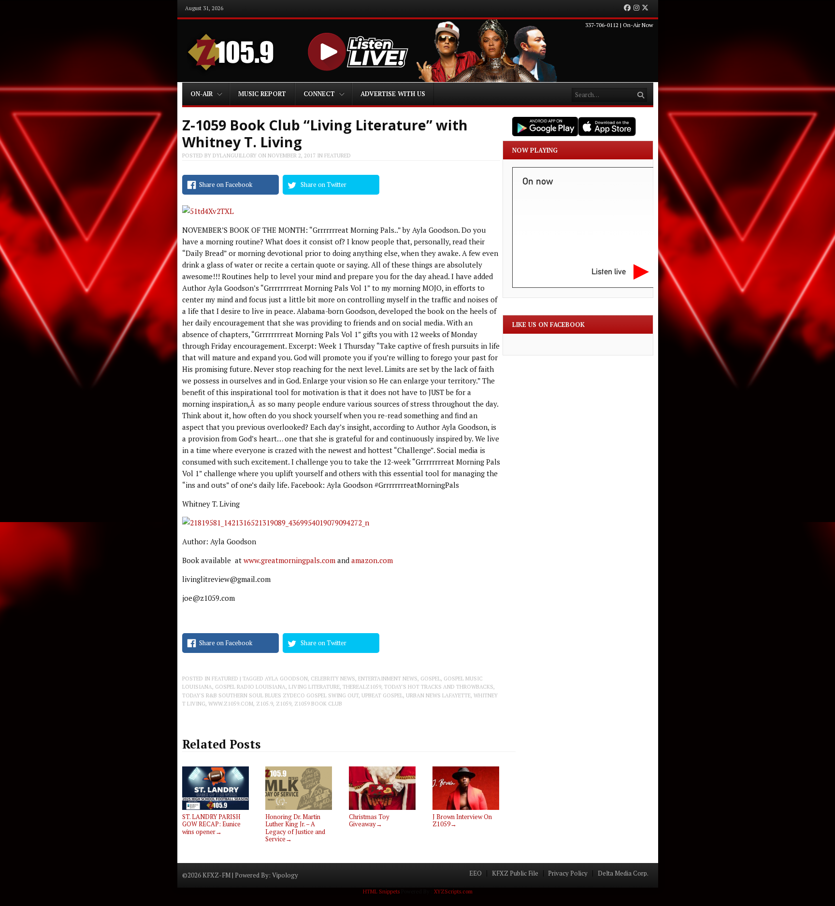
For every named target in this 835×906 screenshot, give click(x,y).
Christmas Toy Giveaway (369, 820)
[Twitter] (645, 8)
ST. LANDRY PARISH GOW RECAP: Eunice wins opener (211, 824)
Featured (337, 155)
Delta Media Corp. (623, 873)
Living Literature (314, 686)
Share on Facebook (225, 184)
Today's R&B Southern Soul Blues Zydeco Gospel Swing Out (270, 695)
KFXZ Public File (515, 873)
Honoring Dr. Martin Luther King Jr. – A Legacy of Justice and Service (295, 827)
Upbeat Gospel (382, 695)
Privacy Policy (568, 873)
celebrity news (333, 678)
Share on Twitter (323, 184)
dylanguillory (235, 155)
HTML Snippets (381, 891)
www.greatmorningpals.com (289, 560)
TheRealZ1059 (362, 686)
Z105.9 (264, 703)
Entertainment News (388, 678)
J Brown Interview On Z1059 (462, 820)
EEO (475, 873)
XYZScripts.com (453, 891)
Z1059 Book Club (318, 703)
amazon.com (372, 560)
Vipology (285, 875)
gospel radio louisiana (250, 686)
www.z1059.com (230, 703)
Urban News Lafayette (438, 695)
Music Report (262, 93)
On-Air (201, 93)
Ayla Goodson (286, 678)
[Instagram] (636, 8)
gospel (430, 678)
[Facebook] (627, 8)
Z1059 (283, 703)
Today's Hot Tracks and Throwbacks (438, 686)
